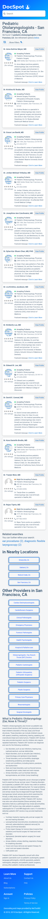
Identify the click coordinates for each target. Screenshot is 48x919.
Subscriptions (9, 888)
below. (36, 38)
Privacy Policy (29, 898)
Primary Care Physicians (24, 697)
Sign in (6, 898)
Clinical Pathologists (24, 618)
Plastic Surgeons (24, 690)
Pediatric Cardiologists (24, 665)
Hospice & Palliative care (24, 648)
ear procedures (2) (12, 541)
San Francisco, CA (24, 582)
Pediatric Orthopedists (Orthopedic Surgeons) (24, 673)
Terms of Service (30, 903)
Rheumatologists (24, 705)
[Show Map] (4, 42)
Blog (5, 883)
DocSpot (13, 6)
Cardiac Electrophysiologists (24, 603)
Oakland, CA (24, 567)
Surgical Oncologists (24, 712)
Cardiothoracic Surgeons (24, 610)
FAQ (25, 883)
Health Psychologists (24, 640)
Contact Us (28, 878)
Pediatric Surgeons (24, 682)
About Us (7, 878)
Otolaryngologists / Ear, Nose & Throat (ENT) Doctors (24, 656)
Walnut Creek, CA (24, 575)
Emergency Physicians (24, 625)
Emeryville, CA (24, 560)
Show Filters (14, 42)
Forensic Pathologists (24, 633)
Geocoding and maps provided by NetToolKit (22, 908)
